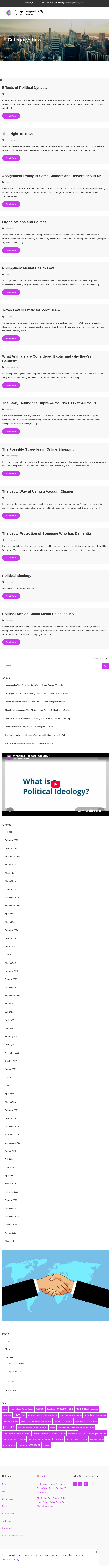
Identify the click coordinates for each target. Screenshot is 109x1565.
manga (79, 1415)
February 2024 (11, 930)
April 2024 (9, 914)
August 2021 (10, 1069)
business (40, 1409)
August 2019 (10, 1233)
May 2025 (9, 873)
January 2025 (11, 889)
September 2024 (12, 905)
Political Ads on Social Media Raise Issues (38, 614)
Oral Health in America (10, 1421)
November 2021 (12, 1053)
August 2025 (10, 865)
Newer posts (99, 658)
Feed (42, 1476)
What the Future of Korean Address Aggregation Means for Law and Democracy (37, 718)
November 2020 (12, 1135)
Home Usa (9, 1382)
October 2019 (11, 1225)
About (7, 1349)
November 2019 (12, 1216)
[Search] (105, 666)
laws (23, 1415)
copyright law (82, 1409)
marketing (89, 1415)
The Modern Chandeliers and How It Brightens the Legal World (30, 743)
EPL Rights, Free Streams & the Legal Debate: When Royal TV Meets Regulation (38, 693)
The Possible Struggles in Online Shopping (38, 449)
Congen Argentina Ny (29, 11)
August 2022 (10, 1004)
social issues (72, 1433)
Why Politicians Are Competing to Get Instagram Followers (29, 727)
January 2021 (11, 1118)
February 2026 (11, 840)
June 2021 (9, 1085)
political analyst (80, 1421)
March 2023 (10, 963)
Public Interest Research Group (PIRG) (16, 1433)
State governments (9, 1439)
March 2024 (10, 922)
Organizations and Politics (24, 222)
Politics (12, 228)
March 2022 (10, 1028)
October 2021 (11, 1061)
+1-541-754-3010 (46, 3)
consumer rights (65, 1409)
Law (7, 94)
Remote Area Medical (49, 1433)
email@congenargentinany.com (71, 3)
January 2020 (11, 1200)
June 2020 (9, 1167)
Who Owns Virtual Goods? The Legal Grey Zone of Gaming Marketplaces (35, 702)
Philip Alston (58, 1421)
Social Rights (8, 1513)
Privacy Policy (11, 1390)
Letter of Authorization (67, 1415)
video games (22, 1445)
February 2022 (11, 1036)
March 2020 (10, 1184)
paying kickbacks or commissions (40, 1421)
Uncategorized (8, 1528)
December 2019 (12, 1208)
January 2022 (11, 1045)
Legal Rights (14, 140)
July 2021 (9, 1077)
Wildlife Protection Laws (12, 1535)
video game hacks (9, 1445)
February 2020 (11, 1192)
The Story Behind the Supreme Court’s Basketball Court (49, 403)
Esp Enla (9, 1357)
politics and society (40, 1427)
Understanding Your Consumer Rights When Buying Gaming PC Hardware (35, 685)
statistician (22, 1439)
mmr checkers (101, 1415)
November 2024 (12, 897)
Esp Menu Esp (14, 1371)
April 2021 (9, 1094)
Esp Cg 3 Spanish (16, 1363)
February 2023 (11, 971)
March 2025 (10, 881)
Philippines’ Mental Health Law (28, 268)
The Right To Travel (18, 134)
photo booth (68, 1421)
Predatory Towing (64, 1427)
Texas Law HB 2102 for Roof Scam (31, 310)
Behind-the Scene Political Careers (21, 1409)
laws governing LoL (50, 1415)
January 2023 (11, 979)
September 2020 (12, 1143)
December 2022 (12, 987)
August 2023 (10, 946)
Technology (14, 456)
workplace (46, 1445)
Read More (11, 116)
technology (57, 1439)
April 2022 (9, 1020)
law (17, 1414)
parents (23, 1421)
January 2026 (11, 848)
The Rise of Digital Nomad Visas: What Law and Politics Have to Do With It (36, 735)
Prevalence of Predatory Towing (83, 1427)
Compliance (51, 1409)
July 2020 (9, 1159)
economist (94, 1409)
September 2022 (12, 995)
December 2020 (12, 1126)
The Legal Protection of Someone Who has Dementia (46, 533)
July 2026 (9, 832)
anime (5, 1409)
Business (6, 1484)
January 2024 (11, 938)
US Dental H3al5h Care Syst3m (76, 1439)
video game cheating (96, 1439)
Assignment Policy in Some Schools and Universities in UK (52, 176)
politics (9, 1426)
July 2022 (9, 1012)
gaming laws (7, 1415)
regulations (36, 1433)
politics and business (25, 1427)
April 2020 (9, 1175)
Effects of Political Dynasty (25, 88)
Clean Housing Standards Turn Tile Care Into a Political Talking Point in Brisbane (38, 710)
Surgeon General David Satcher (39, 1439)
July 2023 (9, 955)
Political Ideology (16, 576)
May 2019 (9, 1241)
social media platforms (92, 1433)
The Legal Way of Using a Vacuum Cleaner (38, 491)
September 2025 (12, 856)
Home (7, 1341)
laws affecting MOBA (35, 1415)
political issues (92, 1421)
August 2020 (10, 1151)
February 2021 (11, 1110)
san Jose (62, 1433)
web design (35, 1445)
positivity (53, 1427)
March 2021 (10, 1102)
